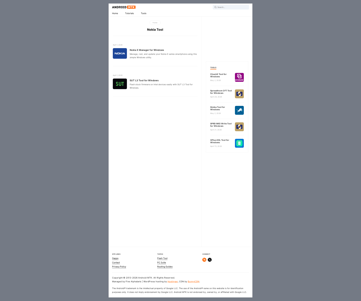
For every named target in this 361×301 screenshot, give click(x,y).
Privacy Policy (119, 266)
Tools (143, 13)
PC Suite (161, 262)
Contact (116, 262)
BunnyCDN (193, 281)
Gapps (115, 258)
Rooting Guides (165, 266)
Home (115, 13)
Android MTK (124, 7)
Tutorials (129, 13)
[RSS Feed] (204, 261)
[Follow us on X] (210, 261)
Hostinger (173, 281)
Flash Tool (162, 258)
